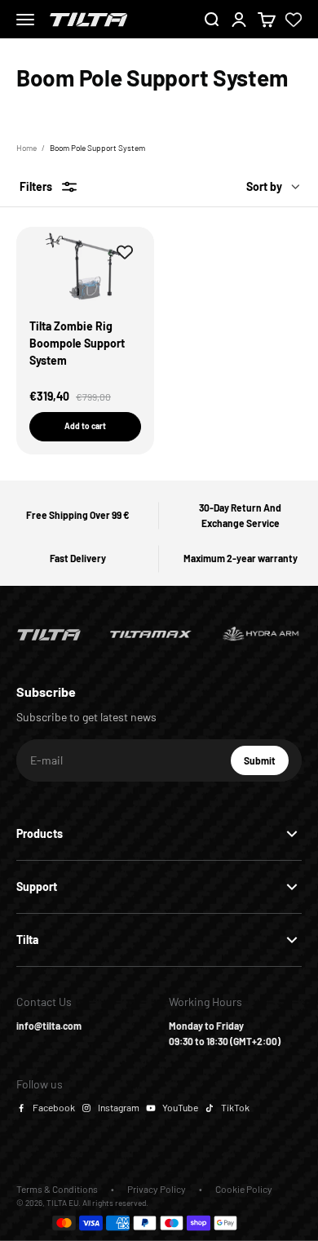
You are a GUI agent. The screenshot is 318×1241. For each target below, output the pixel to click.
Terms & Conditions (57, 1188)
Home (26, 148)
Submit (266, 764)
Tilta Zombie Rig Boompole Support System (77, 343)
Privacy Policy (156, 1188)
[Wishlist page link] (293, 19)
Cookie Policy (243, 1188)
